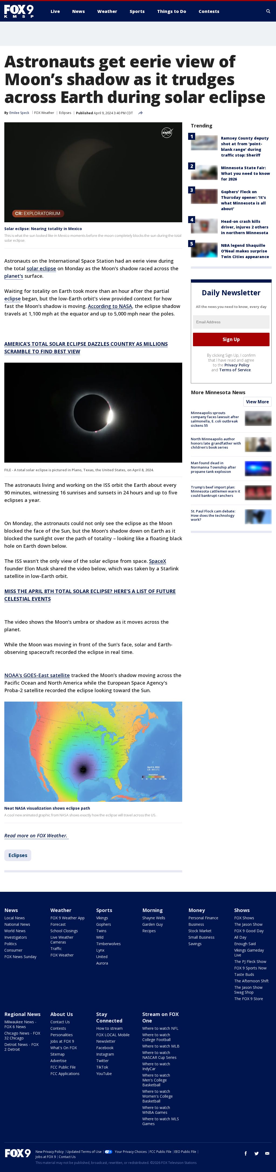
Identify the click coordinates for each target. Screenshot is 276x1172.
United (102, 956)
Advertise (58, 1060)
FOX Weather (44, 112)
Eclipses (65, 112)
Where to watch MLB (161, 1046)
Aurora (102, 963)
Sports (104, 910)
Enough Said (245, 943)
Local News (14, 917)
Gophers (103, 924)
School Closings (64, 930)
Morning (152, 910)
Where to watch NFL (160, 1028)
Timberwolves (108, 943)
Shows (242, 910)
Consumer (13, 950)
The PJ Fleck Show (250, 961)
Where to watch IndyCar (156, 1066)
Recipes (149, 930)
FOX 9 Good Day (249, 930)
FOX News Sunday (20, 956)
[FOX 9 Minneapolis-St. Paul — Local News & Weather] (22, 11)
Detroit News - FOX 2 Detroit (21, 1047)
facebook (246, 1153)
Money (196, 910)
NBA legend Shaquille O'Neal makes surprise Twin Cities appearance (245, 251)
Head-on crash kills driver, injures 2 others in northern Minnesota (244, 227)
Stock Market (200, 930)
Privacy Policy (237, 364)
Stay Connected (109, 1017)
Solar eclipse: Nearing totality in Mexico (43, 228)
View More (257, 402)
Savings (195, 943)
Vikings (102, 917)
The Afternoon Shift (251, 980)
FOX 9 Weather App (67, 917)
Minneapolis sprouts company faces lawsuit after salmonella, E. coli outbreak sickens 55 (215, 419)
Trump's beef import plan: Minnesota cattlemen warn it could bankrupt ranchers (215, 491)
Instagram (105, 1054)
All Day (240, 937)
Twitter (102, 1060)
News (11, 910)
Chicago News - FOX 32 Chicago (22, 1036)
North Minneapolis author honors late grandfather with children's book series (216, 443)
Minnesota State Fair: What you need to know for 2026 (245, 173)
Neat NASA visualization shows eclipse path (47, 808)
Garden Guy (152, 924)
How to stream (109, 1028)
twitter (256, 1153)
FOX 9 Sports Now (250, 967)
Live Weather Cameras (61, 940)
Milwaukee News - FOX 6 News (20, 1024)
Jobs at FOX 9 (62, 1041)
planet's (13, 276)
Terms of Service (235, 369)
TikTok (102, 1067)
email (267, 1153)
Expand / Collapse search (268, 11)
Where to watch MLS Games (160, 1121)
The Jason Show (248, 924)
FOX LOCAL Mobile (113, 1034)
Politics (10, 943)
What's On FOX (63, 1047)
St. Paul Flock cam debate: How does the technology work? (213, 515)
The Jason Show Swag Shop (248, 990)
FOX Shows (244, 917)
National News (17, 924)
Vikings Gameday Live (249, 953)
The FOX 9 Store (248, 998)
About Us (61, 1014)
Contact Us (60, 1021)
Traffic (56, 948)
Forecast (58, 924)
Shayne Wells (153, 917)
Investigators (15, 937)
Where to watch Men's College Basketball (156, 1080)
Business (196, 924)
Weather (60, 910)
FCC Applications (65, 1073)
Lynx (100, 950)
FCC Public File (63, 1067)
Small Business (201, 937)
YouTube (104, 1073)
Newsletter (105, 1041)
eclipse (12, 298)
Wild (100, 937)
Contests (58, 1028)
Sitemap (57, 1054)
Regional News (22, 1014)
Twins (101, 930)
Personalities (61, 1034)
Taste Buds (244, 974)
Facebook (104, 1047)
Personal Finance (203, 917)
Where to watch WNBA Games (156, 1110)
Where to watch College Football (156, 1037)
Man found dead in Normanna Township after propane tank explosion (213, 467)
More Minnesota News (218, 392)
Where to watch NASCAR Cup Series (159, 1055)
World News (15, 930)
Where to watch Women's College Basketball (157, 1096)
